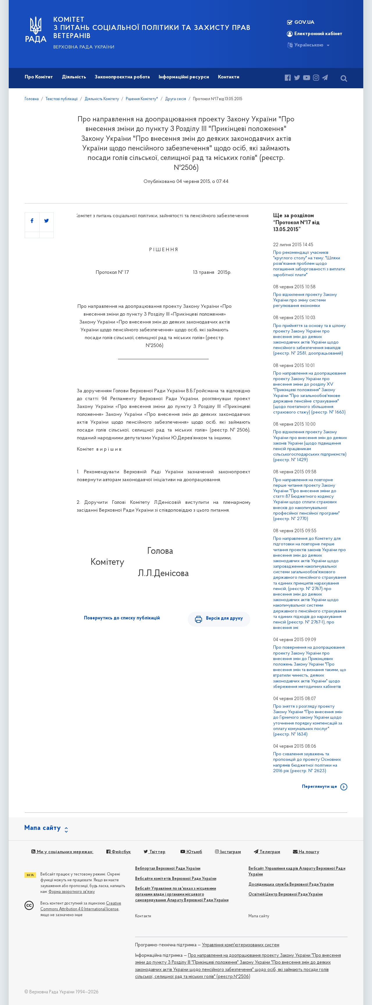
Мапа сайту (258, 916)
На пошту (308, 852)
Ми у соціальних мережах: (64, 852)
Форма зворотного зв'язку (72, 892)
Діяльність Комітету (102, 99)
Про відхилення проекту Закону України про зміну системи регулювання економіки (305, 300)
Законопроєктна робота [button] (122, 77)
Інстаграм (230, 852)
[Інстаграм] (316, 78)
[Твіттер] (297, 78)
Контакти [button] (228, 77)
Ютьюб (193, 852)
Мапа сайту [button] (42, 828)
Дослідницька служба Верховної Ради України (291, 884)
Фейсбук (120, 852)
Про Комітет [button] (39, 77)
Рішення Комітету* (142, 99)
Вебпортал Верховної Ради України (167, 868)
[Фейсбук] (288, 78)
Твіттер (156, 852)
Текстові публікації (62, 99)
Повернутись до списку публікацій (122, 618)
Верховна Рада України (84, 47)
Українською (308, 45)
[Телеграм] (325, 78)
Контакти (143, 916)
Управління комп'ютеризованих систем (240, 945)
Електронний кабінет (318, 34)
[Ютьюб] (306, 78)
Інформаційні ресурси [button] (184, 77)
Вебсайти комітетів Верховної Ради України (175, 879)
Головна (32, 99)
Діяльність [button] (74, 77)
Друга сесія (175, 99)
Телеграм (269, 852)
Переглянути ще (319, 786)
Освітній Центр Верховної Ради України (285, 894)
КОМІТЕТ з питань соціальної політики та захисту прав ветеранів (152, 28)
